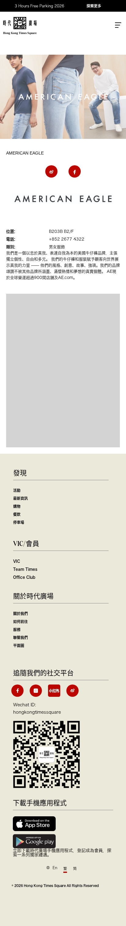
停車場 (18, 522)
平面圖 (18, 645)
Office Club (24, 577)
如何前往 (20, 621)
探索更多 (94, 6)
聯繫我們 (20, 637)
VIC (16, 561)
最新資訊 (20, 498)
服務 (16, 629)
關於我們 (20, 613)
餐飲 (16, 514)
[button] (15, 70)
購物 (16, 506)
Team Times (25, 569)
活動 (16, 490)
